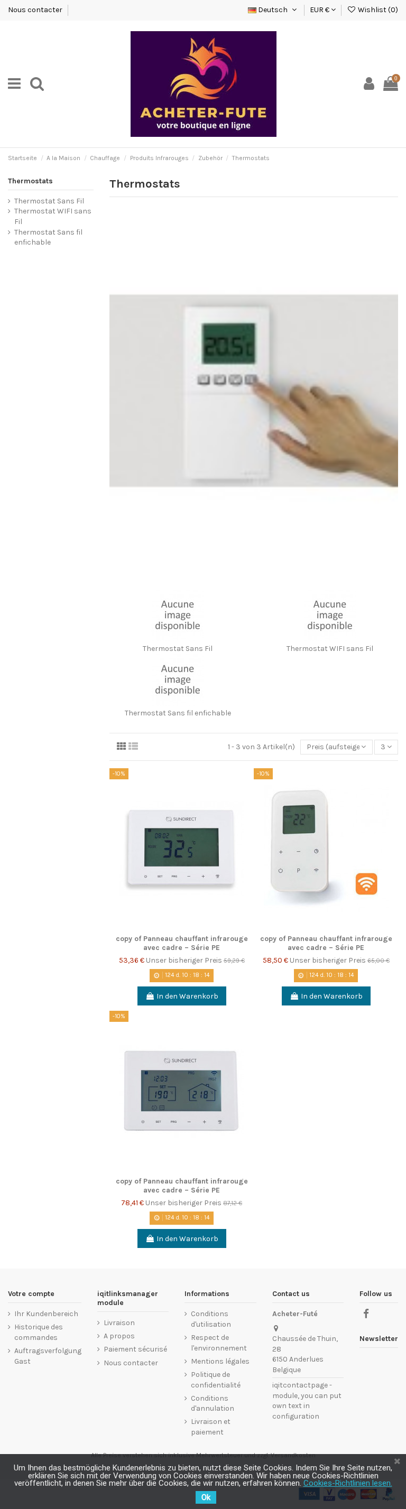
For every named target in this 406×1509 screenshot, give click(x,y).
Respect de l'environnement (219, 1343)
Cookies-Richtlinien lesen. (347, 1483)
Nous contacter (36, 9)
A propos (119, 1335)
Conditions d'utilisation (211, 1319)
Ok (205, 1497)
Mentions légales (220, 1361)
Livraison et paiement (210, 1427)
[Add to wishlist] (246, 784)
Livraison (119, 1322)
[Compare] (246, 803)
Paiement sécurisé (135, 1349)
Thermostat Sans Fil (178, 648)
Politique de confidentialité (216, 1380)
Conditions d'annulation (212, 1403)
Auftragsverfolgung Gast (47, 1356)
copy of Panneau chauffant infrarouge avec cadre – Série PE (182, 943)
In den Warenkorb (187, 996)
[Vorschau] (246, 821)
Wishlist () (377, 9)
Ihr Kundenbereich (46, 1313)
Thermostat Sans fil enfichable (178, 713)
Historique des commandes (38, 1332)
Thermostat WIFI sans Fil (330, 648)
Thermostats (30, 180)
